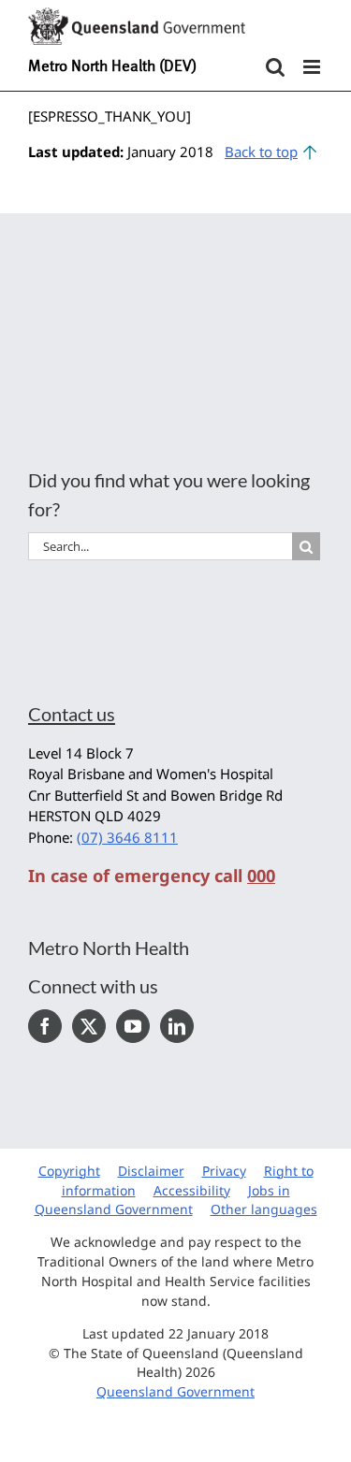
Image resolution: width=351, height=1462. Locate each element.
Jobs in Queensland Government (162, 1200)
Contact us (71, 713)
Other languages (264, 1209)
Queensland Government (175, 1391)
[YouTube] (133, 1026)
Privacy (224, 1171)
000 (261, 875)
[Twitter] (89, 1026)
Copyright (69, 1171)
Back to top (261, 151)
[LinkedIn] (177, 1026)
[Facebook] (45, 1026)
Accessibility (192, 1190)
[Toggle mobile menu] (313, 67)
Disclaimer (151, 1171)
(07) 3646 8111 (127, 837)
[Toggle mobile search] (275, 67)
